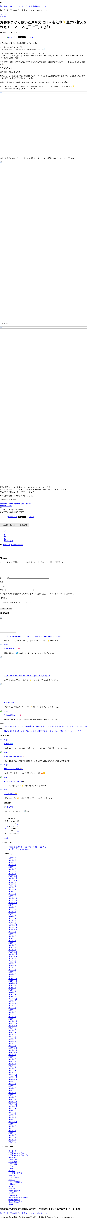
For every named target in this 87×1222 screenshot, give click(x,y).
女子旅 (11, 1186)
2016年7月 (12, 1113)
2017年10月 (12, 1079)
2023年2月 (12, 947)
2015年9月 (12, 1124)
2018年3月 (12, 1068)
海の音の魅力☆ (17, 545)
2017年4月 (12, 1093)
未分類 (11, 1193)
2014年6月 (12, 1140)
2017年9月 (12, 1081)
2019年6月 (12, 1035)
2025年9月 (12, 883)
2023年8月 (12, 934)
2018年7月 (12, 1059)
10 (5, 828)
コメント (4, 578)
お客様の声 (12, 1162)
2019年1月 (12, 1046)
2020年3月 (12, 1014)
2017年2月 (12, 1097)
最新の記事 (23, 525)
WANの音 (12, 1157)
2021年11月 (12, 981)
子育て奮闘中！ (14, 1191)
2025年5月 (12, 892)
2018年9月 (12, 1055)
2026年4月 (12, 867)
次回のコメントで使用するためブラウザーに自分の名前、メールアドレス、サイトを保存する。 (39, 594)
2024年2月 (12, 921)
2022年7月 (12, 963)
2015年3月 (12, 1135)
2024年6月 (12, 912)
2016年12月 (12, 1102)
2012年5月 (12, 1142)
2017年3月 (12, 1095)
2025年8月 (12, 885)
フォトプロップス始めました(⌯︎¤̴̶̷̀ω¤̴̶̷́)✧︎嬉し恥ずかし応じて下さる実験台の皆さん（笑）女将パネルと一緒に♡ (45, 726)
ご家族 (11, 1168)
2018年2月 (12, 1070)
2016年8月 (12, 1111)
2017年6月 (12, 1088)
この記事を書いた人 (9, 525)
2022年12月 (12, 952)
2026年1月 (12, 874)
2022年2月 (12, 974)
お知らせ (6, 545)
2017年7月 (12, 1086)
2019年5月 (12, 1037)
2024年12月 (12, 898)
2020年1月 (12, 1019)
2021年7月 (12, 988)
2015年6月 (12, 1131)
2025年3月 (12, 894)
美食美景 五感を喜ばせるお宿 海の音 (15, 503)
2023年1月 (12, 950)
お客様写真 (12, 1164)
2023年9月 (12, 932)
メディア (11, 1180)
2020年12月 (12, 999)
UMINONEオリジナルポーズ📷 (14, 781)
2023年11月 (12, 927)
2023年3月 (12, 945)
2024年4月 (12, 916)
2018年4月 (12, 1066)
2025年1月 (12, 896)
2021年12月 (12, 979)
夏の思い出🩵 (8, 744)
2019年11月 (12, 1023)
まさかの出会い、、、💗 (12, 649)
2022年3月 (12, 972)
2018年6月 (12, 1061)
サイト (2, 590)
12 (10, 828)
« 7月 (6, 838)
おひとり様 (12, 1159)
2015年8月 (12, 1126)
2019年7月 (12, 1032)
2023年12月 (12, 925)
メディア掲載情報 (15, 1182)
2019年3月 (12, 1041)
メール (3, 586)
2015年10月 (12, 1122)
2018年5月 (12, 1064)
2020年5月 (12, 1010)
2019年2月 (12, 1043)
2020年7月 (12, 1005)
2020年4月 (12, 1012)
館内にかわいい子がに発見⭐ (13, 769)
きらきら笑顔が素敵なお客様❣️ (14, 756)
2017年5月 (12, 1090)
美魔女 (11, 1204)
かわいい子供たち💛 (10, 794)
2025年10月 (12, 880)
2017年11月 (12, 1077)
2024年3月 (12, 918)
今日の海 (11, 1184)
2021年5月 (12, 992)
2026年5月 (12, 865)
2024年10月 (12, 903)
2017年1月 (12, 1099)
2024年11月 (12, 900)
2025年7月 (12, 887)
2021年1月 (12, 997)
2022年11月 (12, 954)
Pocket (31, 37)
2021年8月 (12, 985)
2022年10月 (12, 956)
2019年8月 (12, 1030)
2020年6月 (12, 1008)
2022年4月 (12, 970)
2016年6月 (12, 1115)
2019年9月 (12, 1028)
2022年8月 (12, 961)
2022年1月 (12, 976)
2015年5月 (12, 1133)
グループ (11, 1175)
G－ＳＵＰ (12, 1151)
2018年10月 (12, 1052)
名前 (3, 582)
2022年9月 (12, 959)
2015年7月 (12, 1128)
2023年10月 (12, 929)
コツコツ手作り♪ (14, 1177)
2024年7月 (12, 909)
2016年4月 (12, 1119)
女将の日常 (12, 1189)
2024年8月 (12, 907)
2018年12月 (12, 1048)
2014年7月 (12, 1137)
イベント (11, 1171)
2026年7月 (12, 860)
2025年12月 (12, 876)
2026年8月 (12, 858)
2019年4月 (12, 1039)
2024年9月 (12, 905)
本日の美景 (12, 1195)
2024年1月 (12, 923)
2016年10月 (12, 1106)
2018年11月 (12, 1050)
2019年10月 (12, 1026)
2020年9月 (12, 1001)
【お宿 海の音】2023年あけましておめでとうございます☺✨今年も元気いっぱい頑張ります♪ (34, 636)
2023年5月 (12, 941)
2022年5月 (12, 967)
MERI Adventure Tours (16, 1153)
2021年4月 (12, 994)
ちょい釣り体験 (9, 702)
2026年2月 (12, 871)
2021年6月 (12, 990)
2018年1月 (12, 1073)
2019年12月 (12, 1021)
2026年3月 (12, 869)
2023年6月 (12, 938)
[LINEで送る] (12, 37)
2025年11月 (12, 878)
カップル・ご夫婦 (15, 1173)
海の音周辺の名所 (15, 1202)
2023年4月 (12, 943)
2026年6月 (12, 862)
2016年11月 (12, 1104)
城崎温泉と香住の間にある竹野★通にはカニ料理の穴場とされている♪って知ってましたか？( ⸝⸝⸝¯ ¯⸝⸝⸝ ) (44, 731)
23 (18, 831)
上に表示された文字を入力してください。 (16, 602)
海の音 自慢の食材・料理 (18, 1197)
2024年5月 (12, 914)
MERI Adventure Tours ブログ (19, 1155)
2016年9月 (12, 1108)
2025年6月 (12, 889)
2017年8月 (12, 1084)
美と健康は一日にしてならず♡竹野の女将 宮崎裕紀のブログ (23, 6)
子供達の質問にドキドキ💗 (12, 715)
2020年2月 (12, 1017)
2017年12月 (12, 1075)
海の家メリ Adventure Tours (18, 849)
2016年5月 (12, 1117)
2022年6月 (12, 965)
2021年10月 (12, 983)
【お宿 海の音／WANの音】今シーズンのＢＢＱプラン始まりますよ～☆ (27, 676)
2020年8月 (12, 1003)
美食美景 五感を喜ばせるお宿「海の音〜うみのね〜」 (29, 847)
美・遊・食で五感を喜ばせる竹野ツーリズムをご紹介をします (24, 1213)
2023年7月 (12, 936)
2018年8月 (12, 1057)
